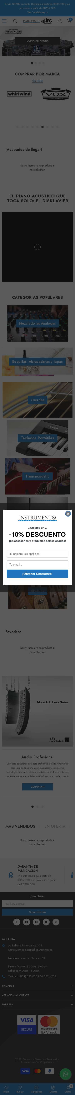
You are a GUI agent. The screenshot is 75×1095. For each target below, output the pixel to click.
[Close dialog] (68, 513)
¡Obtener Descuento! (37, 573)
